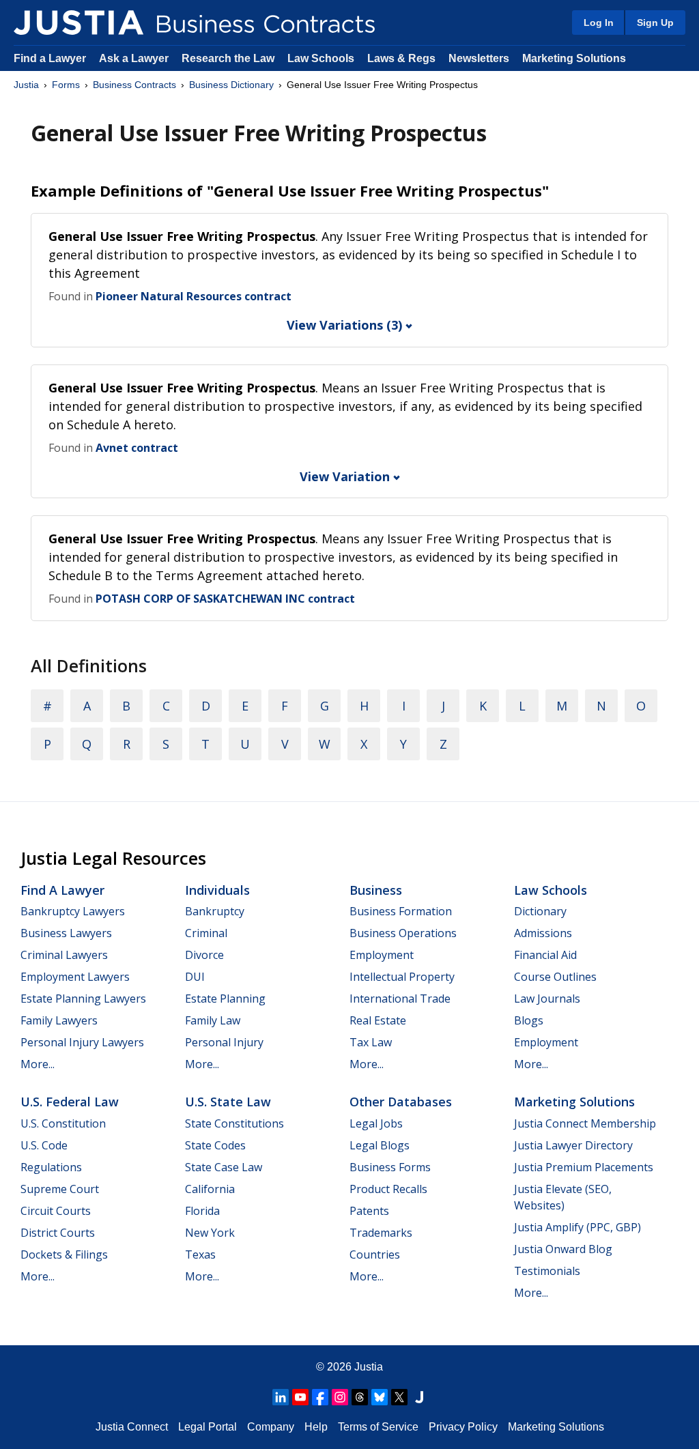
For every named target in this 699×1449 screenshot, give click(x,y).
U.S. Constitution (63, 1123)
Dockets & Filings (64, 1254)
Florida (202, 1210)
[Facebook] (320, 1397)
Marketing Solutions (574, 58)
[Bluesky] (379, 1397)
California (210, 1188)
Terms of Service (378, 1427)
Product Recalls (388, 1188)
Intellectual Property (402, 976)
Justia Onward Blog (563, 1249)
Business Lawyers (66, 933)
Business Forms (390, 1167)
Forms (66, 84)
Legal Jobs (376, 1123)
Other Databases (401, 1101)
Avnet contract (137, 447)
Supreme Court (59, 1188)
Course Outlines (555, 976)
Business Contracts (134, 84)
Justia (26, 84)
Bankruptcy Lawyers (72, 911)
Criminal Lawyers (64, 954)
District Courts (57, 1232)
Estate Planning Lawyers (83, 998)
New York (210, 1232)
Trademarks (381, 1232)
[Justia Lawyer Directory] (419, 1397)
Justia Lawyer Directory (573, 1145)
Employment (382, 954)
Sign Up (655, 22)
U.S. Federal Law (69, 1101)
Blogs (528, 1020)
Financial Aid (545, 954)
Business (376, 890)
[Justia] (78, 22)
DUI (195, 976)
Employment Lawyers (75, 976)
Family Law (212, 1020)
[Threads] (360, 1397)
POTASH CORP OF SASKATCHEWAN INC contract (225, 598)
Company (270, 1427)
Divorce (204, 954)
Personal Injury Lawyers (82, 1042)
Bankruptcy (214, 911)
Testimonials (547, 1270)
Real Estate (378, 1020)
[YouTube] (300, 1397)
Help (316, 1427)
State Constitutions (234, 1123)
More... (37, 1064)
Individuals (217, 890)
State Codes (215, 1145)
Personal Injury (224, 1042)
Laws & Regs (401, 58)
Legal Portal (207, 1427)
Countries (375, 1254)
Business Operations (403, 933)
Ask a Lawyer (135, 58)
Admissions (543, 933)
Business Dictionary (231, 84)
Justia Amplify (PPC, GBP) (577, 1227)
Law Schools (320, 58)
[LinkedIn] (280, 1397)
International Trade (400, 998)
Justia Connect (132, 1427)
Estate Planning (225, 998)
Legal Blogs (380, 1145)
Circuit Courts (55, 1210)
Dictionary (540, 911)
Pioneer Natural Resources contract (193, 296)
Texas (200, 1254)
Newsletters (478, 58)
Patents (369, 1210)
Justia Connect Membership (585, 1123)
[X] (399, 1397)
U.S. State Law (228, 1101)
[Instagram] (340, 1397)
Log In (599, 22)
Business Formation (401, 911)
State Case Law (223, 1167)
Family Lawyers (59, 1020)
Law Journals (547, 998)
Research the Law (228, 58)
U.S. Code (44, 1145)
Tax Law (371, 1042)
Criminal (206, 933)
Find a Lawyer (50, 58)
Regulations (51, 1167)
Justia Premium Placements (583, 1167)
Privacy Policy (463, 1427)
